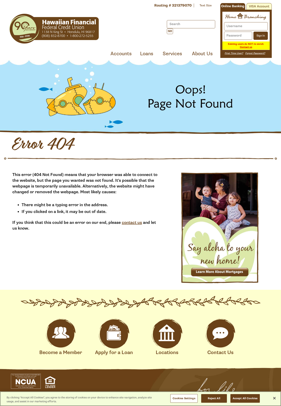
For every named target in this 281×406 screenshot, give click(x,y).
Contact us (246, 47)
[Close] (274, 398)
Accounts (121, 54)
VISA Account (259, 6)
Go (170, 31)
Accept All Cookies (245, 398)
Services (172, 54)
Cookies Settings (184, 398)
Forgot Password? (255, 53)
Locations (167, 352)
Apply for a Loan (114, 352)
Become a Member (60, 352)
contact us (132, 222)
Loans (146, 54)
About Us (202, 54)
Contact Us (220, 352)
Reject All (214, 398)
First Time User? (234, 53)
